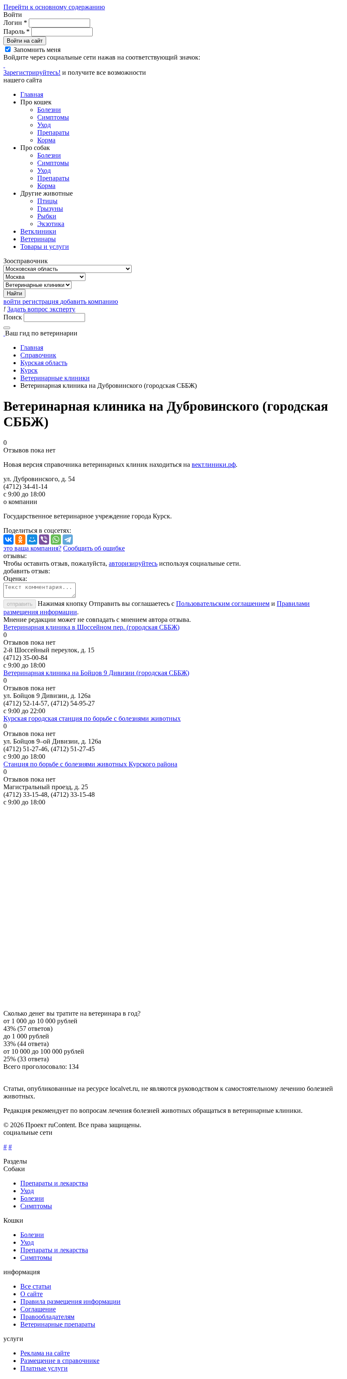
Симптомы (53, 117)
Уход (44, 124)
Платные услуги (44, 1368)
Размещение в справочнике (59, 1360)
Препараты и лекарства (54, 1183)
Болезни (49, 109)
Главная (31, 94)
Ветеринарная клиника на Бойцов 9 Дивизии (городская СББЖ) (96, 672)
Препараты (53, 132)
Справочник (38, 355)
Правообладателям (47, 1316)
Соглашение (38, 1309)
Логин (15, 22)
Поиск (13, 317)
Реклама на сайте (45, 1353)
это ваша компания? (32, 548)
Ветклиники (38, 231)
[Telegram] (68, 539)
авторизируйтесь (133, 563)
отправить (20, 604)
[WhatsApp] (56, 539)
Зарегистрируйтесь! (32, 72)
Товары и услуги (44, 246)
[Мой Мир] (32, 539)
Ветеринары (38, 239)
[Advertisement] (173, 908)
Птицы (47, 200)
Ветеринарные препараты (57, 1324)
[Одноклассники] (20, 539)
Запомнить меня (37, 49)
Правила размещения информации (70, 1301)
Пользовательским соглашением (223, 603)
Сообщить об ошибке (94, 548)
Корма (46, 140)
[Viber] (44, 539)
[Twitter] (4, 64)
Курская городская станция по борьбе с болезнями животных (92, 718)
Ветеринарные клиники (55, 378)
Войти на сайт (25, 41)
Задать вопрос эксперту (41, 309)
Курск (29, 370)
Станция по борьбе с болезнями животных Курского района (90, 764)
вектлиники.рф (214, 464)
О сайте (31, 1293)
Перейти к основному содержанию (54, 7)
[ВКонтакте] (8, 539)
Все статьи (35, 1286)
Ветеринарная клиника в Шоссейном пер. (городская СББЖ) (91, 627)
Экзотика (50, 223)
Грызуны (50, 208)
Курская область (43, 362)
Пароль (16, 31)
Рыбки (46, 216)
